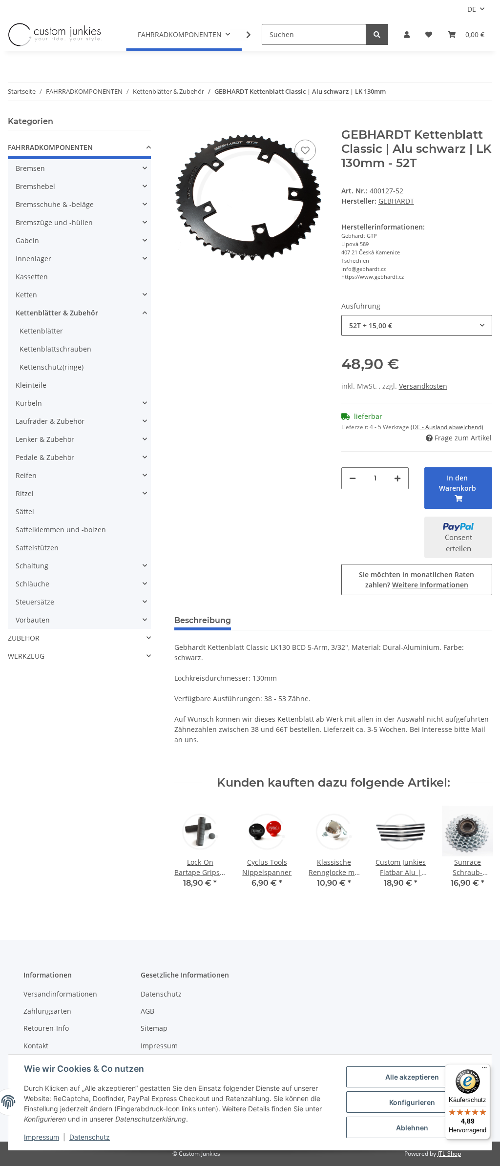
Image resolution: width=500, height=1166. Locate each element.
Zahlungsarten (47, 1011)
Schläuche (32, 583)
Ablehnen (412, 1128)
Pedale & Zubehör (45, 457)
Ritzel (25, 493)
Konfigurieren (412, 1102)
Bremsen (30, 168)
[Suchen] (377, 34)
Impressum (159, 1045)
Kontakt (35, 1045)
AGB (147, 1011)
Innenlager (33, 258)
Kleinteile (31, 385)
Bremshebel (35, 186)
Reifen (26, 475)
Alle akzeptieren (412, 1077)
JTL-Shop (449, 1153)
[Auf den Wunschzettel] (305, 150)
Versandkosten (423, 386)
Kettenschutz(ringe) (51, 367)
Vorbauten (33, 620)
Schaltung (32, 565)
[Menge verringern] (352, 478)
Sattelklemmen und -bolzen (61, 529)
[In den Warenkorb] (182, 122)
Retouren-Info (46, 1028)
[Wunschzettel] (428, 34)
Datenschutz (161, 994)
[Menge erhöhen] (397, 478)
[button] (406, 34)
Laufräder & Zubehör (50, 421)
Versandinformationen (60, 994)
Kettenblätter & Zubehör (57, 312)
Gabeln (27, 240)
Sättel (25, 511)
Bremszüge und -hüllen (54, 222)
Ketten (26, 294)
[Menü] (484, 1070)
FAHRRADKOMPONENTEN (50, 147)
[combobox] (416, 325)
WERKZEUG (26, 656)
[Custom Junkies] (55, 34)
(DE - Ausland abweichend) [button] (447, 427)
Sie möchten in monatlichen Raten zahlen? (416, 579)
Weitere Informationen (430, 584)
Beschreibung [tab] (202, 620)
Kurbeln (29, 403)
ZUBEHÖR (24, 638)
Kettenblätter (41, 330)
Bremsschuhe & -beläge (55, 204)
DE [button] (471, 9)
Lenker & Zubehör (45, 439)
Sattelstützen (37, 547)
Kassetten (32, 276)
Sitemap (154, 1028)
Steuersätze (35, 601)
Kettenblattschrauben (55, 349)
